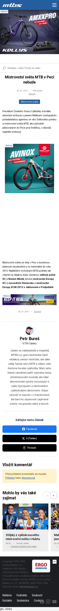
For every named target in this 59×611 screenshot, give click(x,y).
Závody (32, 94)
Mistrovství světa (29, 101)
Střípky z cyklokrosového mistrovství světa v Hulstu (23, 537)
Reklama (7, 595)
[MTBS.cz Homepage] (12, 5)
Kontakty (7, 600)
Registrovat (28, 477)
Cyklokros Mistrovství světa (24, 546)
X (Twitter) (31, 438)
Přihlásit (10, 477)
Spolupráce (23, 600)
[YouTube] (54, 601)
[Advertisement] (29, 231)
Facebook (31, 429)
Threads (31, 447)
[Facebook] (42, 601)
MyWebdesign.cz (29, 586)
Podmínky (22, 595)
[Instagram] (48, 601)
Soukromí (37, 595)
